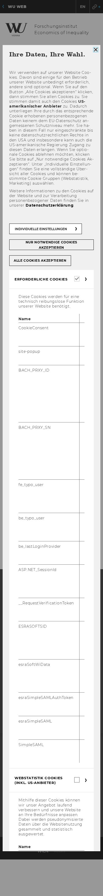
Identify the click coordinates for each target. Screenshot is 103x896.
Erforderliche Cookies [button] (41, 279)
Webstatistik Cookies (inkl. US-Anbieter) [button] (39, 780)
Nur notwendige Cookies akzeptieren (51, 244)
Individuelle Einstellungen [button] (41, 229)
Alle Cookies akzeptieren (40, 260)
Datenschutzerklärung (49, 205)
